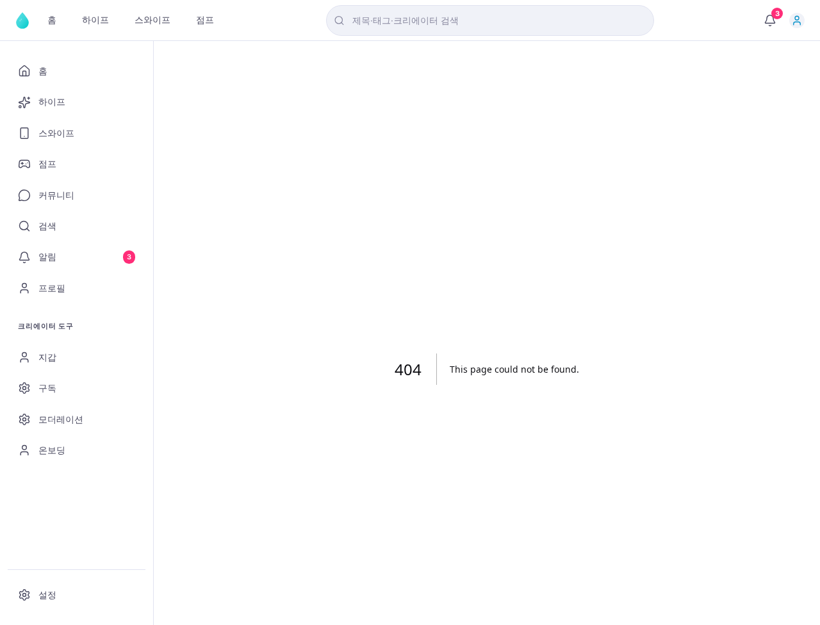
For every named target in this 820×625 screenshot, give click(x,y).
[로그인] (797, 20)
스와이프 (152, 19)
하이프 (95, 19)
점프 (205, 19)
